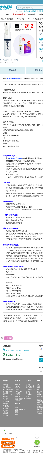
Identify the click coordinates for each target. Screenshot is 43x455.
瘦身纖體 (39, 404)
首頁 (8, 14)
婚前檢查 (5, 396)
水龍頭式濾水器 (30, 389)
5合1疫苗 (17, 393)
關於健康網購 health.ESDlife (11, 451)
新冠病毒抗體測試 (8, 389)
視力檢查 (5, 408)
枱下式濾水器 (30, 387)
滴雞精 (38, 386)
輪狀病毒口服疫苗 (20, 398)
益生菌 (38, 387)
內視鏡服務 (6, 401)
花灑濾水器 (29, 394)
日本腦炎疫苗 (18, 400)
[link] (8, 433)
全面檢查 (5, 384)
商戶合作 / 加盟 (26, 451)
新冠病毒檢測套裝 (8, 391)
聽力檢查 (5, 410)
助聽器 (16, 414)
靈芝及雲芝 (40, 391)
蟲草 (38, 389)
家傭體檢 (5, 405)
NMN (38, 384)
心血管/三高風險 (7, 394)
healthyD (35, 452)
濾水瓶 (28, 393)
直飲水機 (28, 384)
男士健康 (5, 393)
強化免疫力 (40, 399)
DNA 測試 (6, 407)
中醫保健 (5, 412)
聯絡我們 (35, 451)
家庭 (29, 452)
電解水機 (28, 398)
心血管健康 (40, 406)
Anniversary (21, 452)
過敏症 (5, 400)
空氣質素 (8, 338)
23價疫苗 (17, 387)
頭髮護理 (39, 411)
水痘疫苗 (17, 396)
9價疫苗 (17, 386)
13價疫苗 (17, 389)
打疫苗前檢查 (7, 387)
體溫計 (16, 411)
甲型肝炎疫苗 (18, 391)
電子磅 (16, 412)
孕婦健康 (39, 413)
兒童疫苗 (17, 384)
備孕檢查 (5, 398)
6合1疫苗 (17, 394)
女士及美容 (40, 402)
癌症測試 (5, 403)
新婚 (14, 452)
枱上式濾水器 (30, 386)
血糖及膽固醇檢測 (20, 409)
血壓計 (16, 407)
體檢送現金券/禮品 (30, 11)
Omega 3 (39, 394)
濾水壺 (28, 391)
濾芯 (27, 396)
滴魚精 (38, 393)
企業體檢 (5, 415)
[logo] (6, 11)
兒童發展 (5, 414)
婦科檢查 (5, 386)
